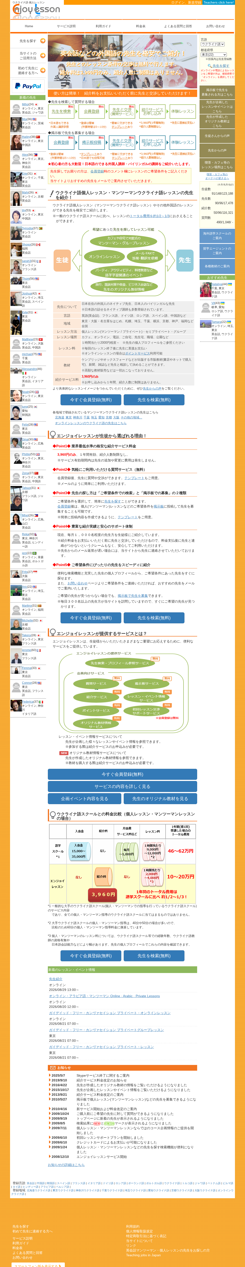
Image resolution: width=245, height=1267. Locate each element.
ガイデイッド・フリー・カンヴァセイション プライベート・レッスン (101, 1047)
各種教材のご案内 (217, 266)
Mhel (25, 515)
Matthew (27, 339)
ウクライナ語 (172, 1183)
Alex (25, 154)
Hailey (26, 137)
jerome (26, 650)
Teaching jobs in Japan (143, 1255)
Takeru (26, 635)
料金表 (140, 26)
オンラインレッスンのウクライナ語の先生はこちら (91, 423)
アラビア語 (47, 1186)
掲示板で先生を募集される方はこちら (217, 92)
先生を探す (28, 41)
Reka (25, 534)
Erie (24, 173)
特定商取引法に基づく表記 (146, 1236)
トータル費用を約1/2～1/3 (149, 216)
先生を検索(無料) (154, 399)
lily (24, 210)
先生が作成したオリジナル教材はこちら (217, 121)
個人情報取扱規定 (139, 1231)
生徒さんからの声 (217, 136)
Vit (213, 303)
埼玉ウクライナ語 (135, 1190)
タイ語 (17, 1186)
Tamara (216, 322)
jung (25, 406)
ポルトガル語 (154, 1183)
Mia (24, 119)
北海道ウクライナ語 (38, 1190)
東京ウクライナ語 (63, 1190)
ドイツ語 (108, 1183)
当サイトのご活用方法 (28, 55)
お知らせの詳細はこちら (66, 1165)
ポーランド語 (136, 1183)
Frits (25, 572)
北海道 (59, 417)
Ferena (26, 668)
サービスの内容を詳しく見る (122, 786)
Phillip (26, 454)
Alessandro (29, 369)
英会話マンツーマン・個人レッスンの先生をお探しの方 (168, 1250)
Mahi (25, 192)
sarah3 (26, 261)
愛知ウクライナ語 (158, 1190)
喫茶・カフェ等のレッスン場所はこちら (217, 165)
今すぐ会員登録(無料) (91, 399)
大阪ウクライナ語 (205, 1190)
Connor (27, 682)
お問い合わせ (215, 26)
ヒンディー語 (31, 1186)
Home (29, 26)
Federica (27, 701)
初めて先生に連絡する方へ (28, 70)
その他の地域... (131, 417)
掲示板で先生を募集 (133, 596)
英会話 (31, 1183)
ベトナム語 (214, 1183)
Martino (27, 605)
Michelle (27, 620)
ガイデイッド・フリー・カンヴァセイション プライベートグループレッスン (106, 1030)
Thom (25, 278)
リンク (131, 1245)
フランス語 (78, 1183)
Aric (24, 586)
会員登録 (97, 171)
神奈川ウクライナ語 (88, 1190)
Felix (25, 424)
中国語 (41, 1183)
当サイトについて (139, 1241)
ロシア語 (121, 1183)
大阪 (116, 417)
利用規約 (132, 1226)
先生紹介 (55, 979)
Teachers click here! (219, 2)
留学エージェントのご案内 (217, 251)
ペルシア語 (62, 1186)
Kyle (25, 312)
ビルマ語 (228, 1183)
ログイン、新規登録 (186, 2)
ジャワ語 (200, 1183)
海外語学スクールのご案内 (217, 236)
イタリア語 (94, 1183)
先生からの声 (152, 388)
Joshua (27, 293)
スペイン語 (63, 1183)
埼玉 (94, 417)
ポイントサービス (137, 353)
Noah (25, 392)
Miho (25, 104)
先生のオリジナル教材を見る (160, 798)
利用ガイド (103, 26)
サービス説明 (66, 26)
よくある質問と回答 (178, 26)
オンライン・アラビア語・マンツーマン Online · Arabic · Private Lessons (104, 996)
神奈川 (77, 417)
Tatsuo (26, 488)
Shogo (26, 244)
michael (27, 354)
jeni (24, 553)
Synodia (27, 228)
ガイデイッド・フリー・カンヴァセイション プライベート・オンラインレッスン (110, 1013)
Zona (25, 473)
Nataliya (217, 284)
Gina (25, 439)
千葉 (87, 417)
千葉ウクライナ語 (112, 1190)
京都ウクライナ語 (181, 1190)
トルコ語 (187, 1183)
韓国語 (51, 1183)
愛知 (101, 417)
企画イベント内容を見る (84, 798)
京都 (109, 417)
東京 (69, 417)
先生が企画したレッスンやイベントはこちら (217, 106)
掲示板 (159, 506)
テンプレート (134, 478)
